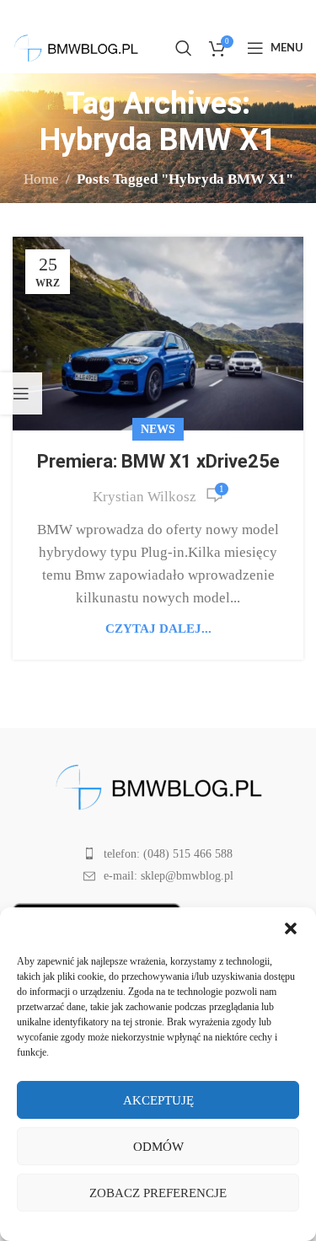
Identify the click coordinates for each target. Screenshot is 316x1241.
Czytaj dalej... (158, 628)
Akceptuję (158, 1100)
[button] (290, 928)
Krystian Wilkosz (144, 497)
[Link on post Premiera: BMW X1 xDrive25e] (158, 334)
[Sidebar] (21, 393)
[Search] (184, 48)
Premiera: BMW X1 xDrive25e (158, 461)
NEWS (158, 429)
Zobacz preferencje (158, 1193)
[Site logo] (76, 47)
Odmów (158, 1146)
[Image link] (158, 786)
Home (41, 179)
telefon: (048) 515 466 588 (168, 854)
